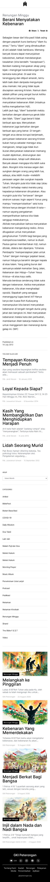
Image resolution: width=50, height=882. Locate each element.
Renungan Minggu (16, 15)
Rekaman (7, 602)
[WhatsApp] (21, 861)
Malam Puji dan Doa (11, 546)
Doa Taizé (7, 532)
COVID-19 (7, 518)
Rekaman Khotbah (11, 609)
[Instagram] (26, 861)
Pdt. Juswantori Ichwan (12, 401)
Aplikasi (36, 871)
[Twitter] (38, 861)
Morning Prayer (9, 567)
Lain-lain (6, 539)
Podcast (6, 588)
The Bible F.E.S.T (10, 630)
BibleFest (7, 503)
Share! (5, 624)
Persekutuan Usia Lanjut (13, 581)
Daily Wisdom (8, 525)
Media (13, 871)
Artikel (5, 497)
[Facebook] (32, 861)
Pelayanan (41, 868)
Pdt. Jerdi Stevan (9, 379)
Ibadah (21, 868)
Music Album (8, 574)
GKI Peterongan (9, 697)
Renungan (30, 868)
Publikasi (6, 595)
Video (5, 638)
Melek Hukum (9, 553)
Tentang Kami (10, 868)
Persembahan (24, 871)
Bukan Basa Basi (10, 511)
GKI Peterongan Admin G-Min (14, 842)
